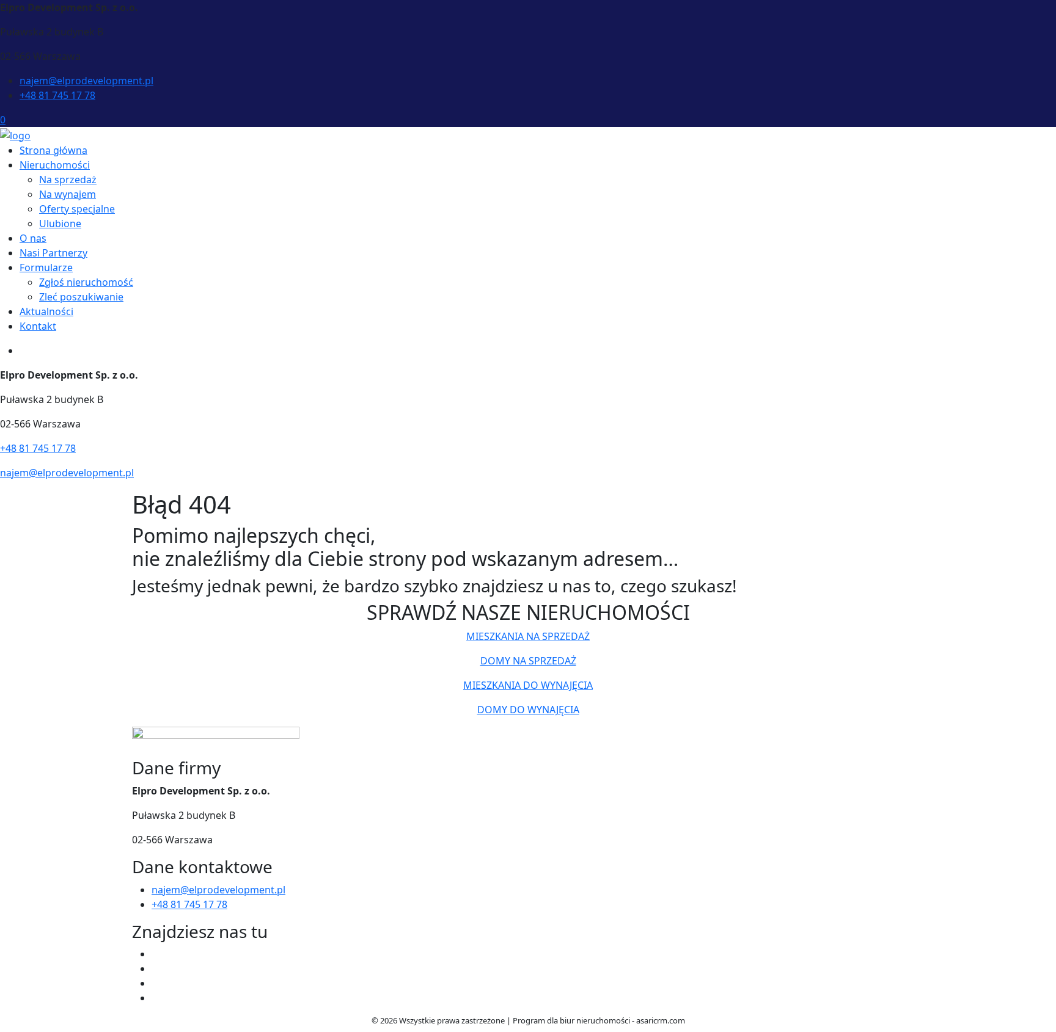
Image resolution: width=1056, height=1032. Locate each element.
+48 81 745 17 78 (57, 95)
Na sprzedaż (68, 179)
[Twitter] (156, 968)
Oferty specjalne (77, 209)
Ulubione (60, 223)
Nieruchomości (55, 165)
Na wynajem (67, 194)
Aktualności (46, 311)
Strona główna (53, 150)
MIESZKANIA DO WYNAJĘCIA (528, 685)
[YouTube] (156, 983)
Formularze (46, 267)
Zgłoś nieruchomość (86, 282)
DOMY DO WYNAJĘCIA (528, 709)
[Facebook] (156, 954)
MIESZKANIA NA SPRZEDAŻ (528, 636)
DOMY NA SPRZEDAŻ (528, 660)
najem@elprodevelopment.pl (86, 80)
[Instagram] (156, 998)
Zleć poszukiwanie (81, 296)
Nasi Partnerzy (53, 253)
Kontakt (38, 326)
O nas (33, 238)
